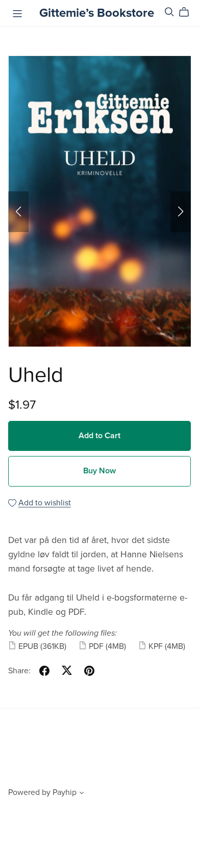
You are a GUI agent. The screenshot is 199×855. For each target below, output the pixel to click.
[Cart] (188, 12)
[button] (18, 211)
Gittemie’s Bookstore (96, 13)
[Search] (169, 12)
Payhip (65, 792)
